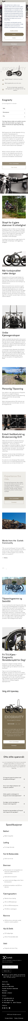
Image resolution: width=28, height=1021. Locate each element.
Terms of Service (18, 1018)
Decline (14, 37)
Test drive (14, 167)
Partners (4, 990)
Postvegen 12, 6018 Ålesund (12, 1002)
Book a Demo (5, 984)
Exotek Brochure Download (10, 988)
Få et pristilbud (14, 163)
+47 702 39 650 (8, 1000)
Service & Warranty (8, 986)
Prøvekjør (14, 44)
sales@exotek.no (9, 998)
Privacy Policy (11, 977)
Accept (14, 34)
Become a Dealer (7, 992)
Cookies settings (14, 30)
